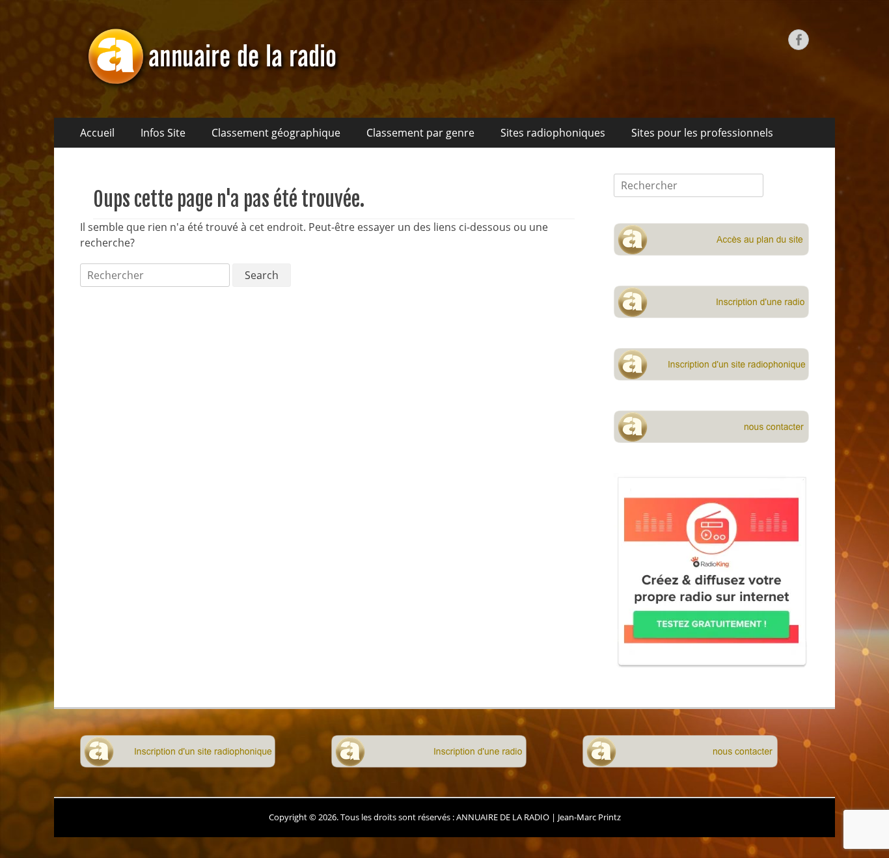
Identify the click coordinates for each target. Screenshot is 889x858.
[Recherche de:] (156, 275)
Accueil (97, 133)
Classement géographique (276, 133)
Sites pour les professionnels (702, 133)
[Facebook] (798, 39)
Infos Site (163, 133)
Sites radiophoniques (552, 133)
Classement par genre (420, 133)
